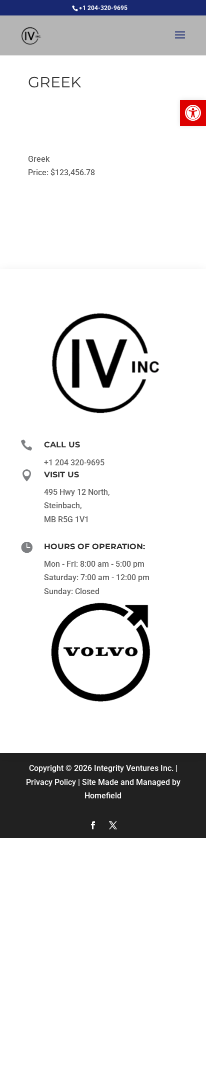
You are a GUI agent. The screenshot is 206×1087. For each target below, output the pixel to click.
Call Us (62, 444)
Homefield (103, 795)
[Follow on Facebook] (93, 825)
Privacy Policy (51, 782)
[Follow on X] (113, 825)
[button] (193, 113)
